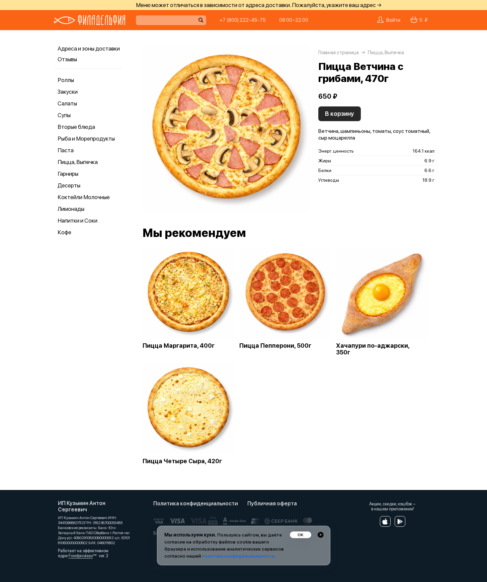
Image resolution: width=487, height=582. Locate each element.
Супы (64, 115)
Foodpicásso (81, 555)
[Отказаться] (321, 535)
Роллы (66, 80)
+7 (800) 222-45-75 (243, 20)
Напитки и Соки (77, 220)
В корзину (339, 113)
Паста (66, 150)
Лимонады (71, 208)
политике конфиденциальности (238, 556)
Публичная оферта (272, 503)
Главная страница (338, 53)
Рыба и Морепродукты (86, 138)
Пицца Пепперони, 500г (275, 345)
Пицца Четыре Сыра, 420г (182, 461)
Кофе (64, 232)
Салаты (67, 103)
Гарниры (68, 173)
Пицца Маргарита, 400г (179, 345)
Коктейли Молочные (84, 197)
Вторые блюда (76, 126)
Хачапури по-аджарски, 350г (372, 349)
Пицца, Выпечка (78, 162)
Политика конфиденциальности (195, 503)
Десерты (69, 185)
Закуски (68, 91)
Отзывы (67, 59)
